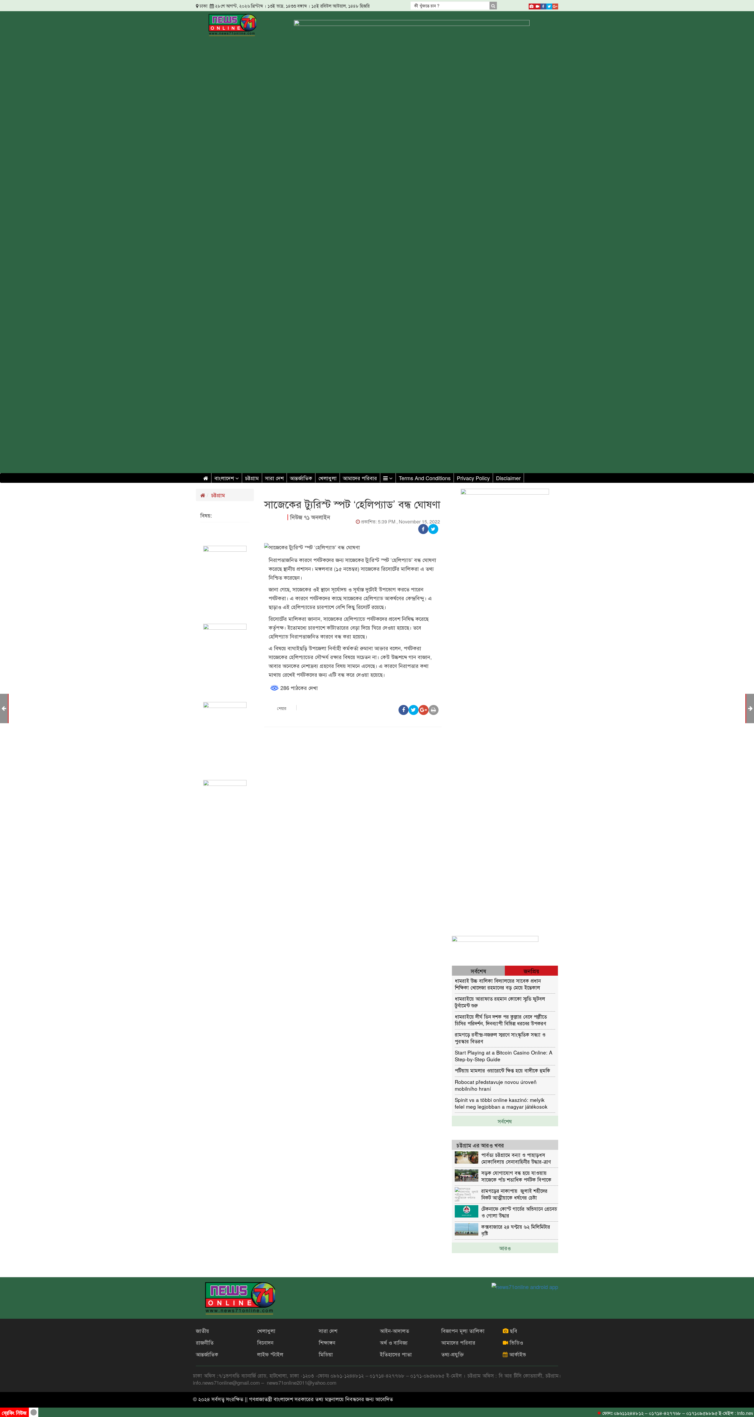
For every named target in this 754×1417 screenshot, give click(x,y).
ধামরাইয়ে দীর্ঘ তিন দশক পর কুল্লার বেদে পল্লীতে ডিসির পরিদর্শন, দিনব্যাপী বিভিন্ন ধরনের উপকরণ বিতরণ (501, 1019)
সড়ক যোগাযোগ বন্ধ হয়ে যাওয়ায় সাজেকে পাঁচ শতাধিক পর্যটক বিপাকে (516, 1176)
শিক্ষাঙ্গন (327, 1342)
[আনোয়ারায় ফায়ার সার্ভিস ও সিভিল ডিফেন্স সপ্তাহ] (3, 708)
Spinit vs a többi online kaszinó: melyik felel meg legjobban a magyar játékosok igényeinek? (501, 1103)
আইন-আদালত (394, 1330)
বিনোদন (265, 1342)
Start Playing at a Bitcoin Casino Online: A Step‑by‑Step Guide (503, 1055)
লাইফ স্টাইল (270, 1354)
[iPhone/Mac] (532, 5)
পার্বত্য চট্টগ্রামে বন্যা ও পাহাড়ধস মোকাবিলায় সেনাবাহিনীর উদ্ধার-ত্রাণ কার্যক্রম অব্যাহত (516, 1158)
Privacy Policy (473, 478)
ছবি (512, 1330)
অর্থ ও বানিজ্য (394, 1342)
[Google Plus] (555, 5)
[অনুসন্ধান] (493, 5)
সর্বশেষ (505, 1121)
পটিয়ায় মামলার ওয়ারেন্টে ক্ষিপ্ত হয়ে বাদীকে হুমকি (502, 1070)
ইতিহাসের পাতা (396, 1354)
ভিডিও (515, 1342)
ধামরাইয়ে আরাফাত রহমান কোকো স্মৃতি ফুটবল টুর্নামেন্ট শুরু (500, 1001)
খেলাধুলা (327, 478)
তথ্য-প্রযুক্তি (452, 1354)
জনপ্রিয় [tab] (531, 971)
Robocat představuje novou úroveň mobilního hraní (496, 1085)
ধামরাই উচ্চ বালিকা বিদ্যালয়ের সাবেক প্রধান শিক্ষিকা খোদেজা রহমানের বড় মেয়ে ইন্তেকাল (498, 983)
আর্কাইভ (517, 1354)
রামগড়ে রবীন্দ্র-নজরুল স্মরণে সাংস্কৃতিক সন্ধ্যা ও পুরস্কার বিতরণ (500, 1037)
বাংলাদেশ (224, 478)
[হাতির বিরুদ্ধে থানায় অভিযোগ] (750, 708)
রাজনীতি (205, 1342)
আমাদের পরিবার (360, 478)
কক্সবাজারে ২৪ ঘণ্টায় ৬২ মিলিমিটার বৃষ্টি (515, 1229)
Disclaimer (508, 478)
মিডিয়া (326, 1354)
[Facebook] (543, 5)
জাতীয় (202, 1330)
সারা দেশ (274, 478)
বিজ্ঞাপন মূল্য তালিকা (463, 1330)
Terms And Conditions (425, 478)
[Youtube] (537, 5)
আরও (505, 1248)
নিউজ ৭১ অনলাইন (310, 517)
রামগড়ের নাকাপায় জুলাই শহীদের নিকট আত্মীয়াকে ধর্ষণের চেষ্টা (514, 1193)
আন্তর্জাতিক (301, 478)
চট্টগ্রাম (252, 478)
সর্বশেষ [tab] (478, 971)
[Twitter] (549, 5)
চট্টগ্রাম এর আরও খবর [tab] (480, 1145)
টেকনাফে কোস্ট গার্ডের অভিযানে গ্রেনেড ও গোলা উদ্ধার (519, 1211)
